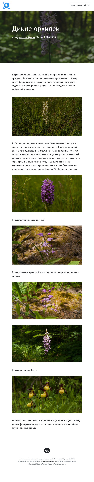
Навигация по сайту (79, 5)
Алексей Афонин (27, 37)
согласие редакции (46, 461)
